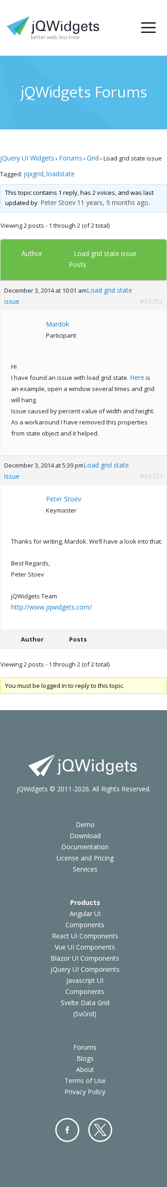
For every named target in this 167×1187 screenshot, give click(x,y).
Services (85, 869)
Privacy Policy (84, 1091)
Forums (70, 158)
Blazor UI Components (85, 958)
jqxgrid (34, 173)
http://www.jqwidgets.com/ (51, 607)
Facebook (67, 1130)
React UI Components (85, 935)
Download (85, 835)
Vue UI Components (85, 947)
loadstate (60, 173)
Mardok (57, 324)
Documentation (85, 846)
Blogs (85, 1058)
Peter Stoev (58, 202)
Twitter (100, 1130)
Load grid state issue (105, 253)
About (85, 1069)
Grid (93, 158)
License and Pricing (85, 857)
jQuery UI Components (85, 969)
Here (137, 377)
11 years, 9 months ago (112, 202)
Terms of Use (85, 1080)
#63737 (151, 476)
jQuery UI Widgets (27, 158)
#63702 (151, 301)
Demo (85, 824)
